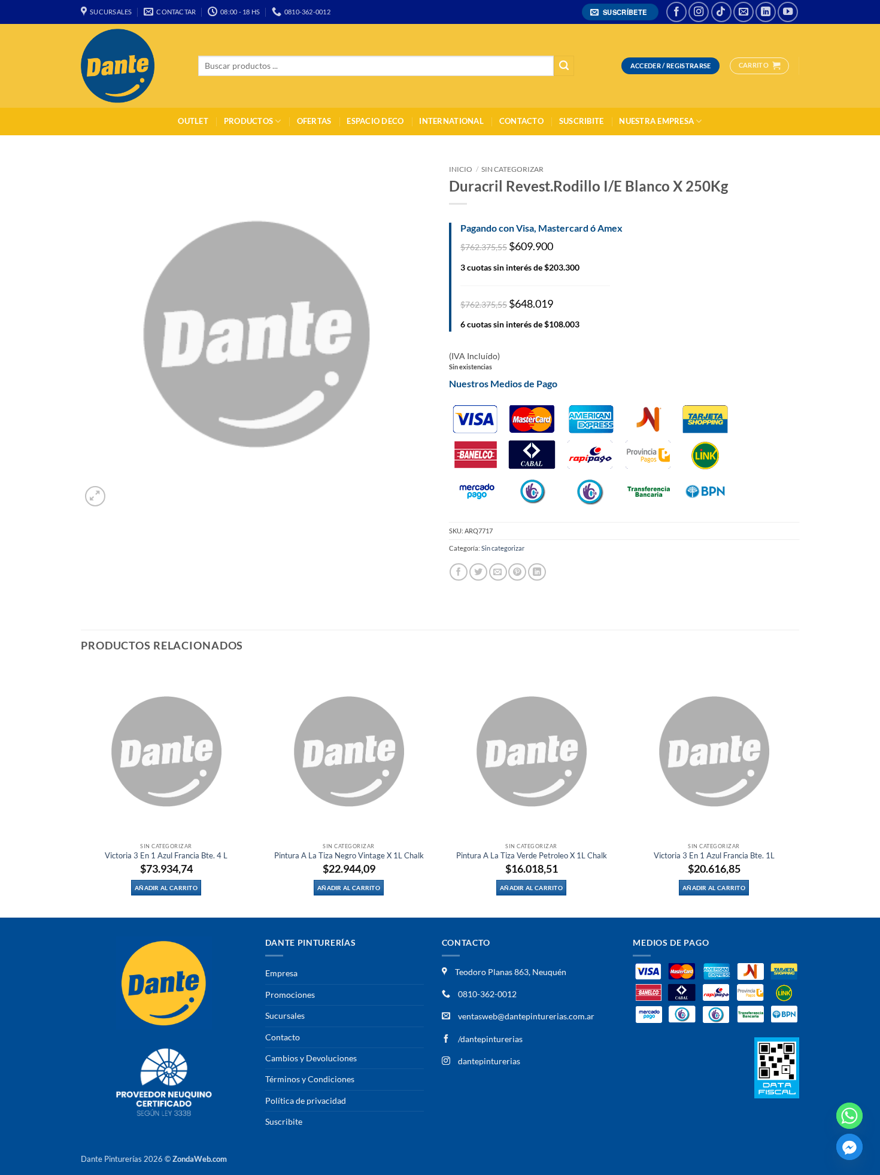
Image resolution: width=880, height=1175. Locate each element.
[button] (620, 12)
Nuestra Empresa (656, 121)
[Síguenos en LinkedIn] (765, 12)
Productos (248, 121)
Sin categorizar (512, 169)
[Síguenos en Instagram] (698, 12)
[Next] (799, 791)
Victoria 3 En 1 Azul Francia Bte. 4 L (166, 855)
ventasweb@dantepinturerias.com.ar (526, 1016)
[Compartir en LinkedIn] (537, 572)
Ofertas (314, 121)
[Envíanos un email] (743, 12)
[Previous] (81, 791)
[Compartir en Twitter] (478, 572)
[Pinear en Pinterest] (517, 572)
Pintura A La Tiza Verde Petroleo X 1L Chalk (531, 855)
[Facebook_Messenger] (849, 1147)
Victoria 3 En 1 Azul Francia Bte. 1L (714, 855)
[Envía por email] (498, 572)
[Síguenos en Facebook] (676, 12)
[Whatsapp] (849, 1116)
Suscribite (581, 121)
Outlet (193, 121)
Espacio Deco (375, 121)
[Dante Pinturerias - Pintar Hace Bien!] (130, 66)
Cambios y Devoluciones (311, 1058)
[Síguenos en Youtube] (788, 12)
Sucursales (285, 1015)
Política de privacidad (305, 1100)
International (451, 121)
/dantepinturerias (489, 1039)
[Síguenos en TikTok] (721, 12)
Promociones (290, 994)
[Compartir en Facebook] (459, 572)
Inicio (460, 169)
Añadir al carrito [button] (166, 887)
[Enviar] (564, 66)
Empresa (281, 973)
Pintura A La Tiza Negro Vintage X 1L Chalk (349, 855)
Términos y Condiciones (309, 1079)
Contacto (521, 121)
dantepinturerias (488, 1061)
